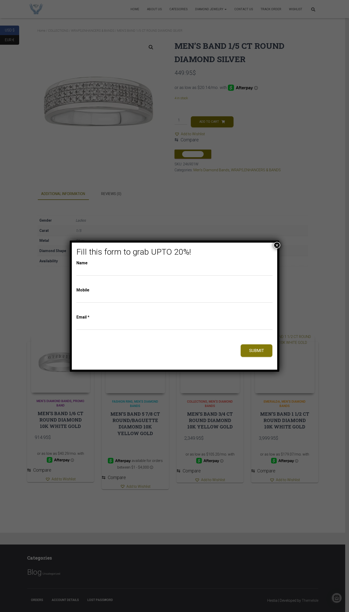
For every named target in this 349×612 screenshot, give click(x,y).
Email (82, 317)
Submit (256, 350)
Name (82, 262)
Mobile (82, 290)
